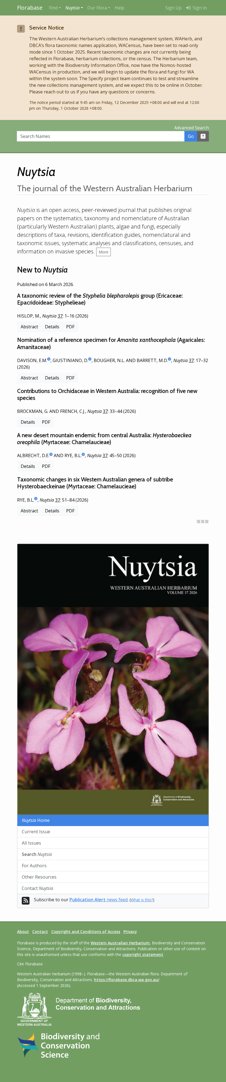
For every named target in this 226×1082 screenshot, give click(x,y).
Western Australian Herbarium (120, 942)
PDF (70, 327)
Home (36, 820)
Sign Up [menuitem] (173, 8)
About (23, 931)
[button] (74, 7)
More (103, 252)
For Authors (34, 866)
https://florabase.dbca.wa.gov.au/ (126, 979)
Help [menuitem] (119, 8)
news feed (98, 900)
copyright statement (142, 954)
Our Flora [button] (97, 8)
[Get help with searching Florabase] (203, 136)
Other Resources (39, 877)
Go (191, 136)
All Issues (31, 843)
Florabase (29, 7)
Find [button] (53, 8)
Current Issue (36, 832)
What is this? (142, 899)
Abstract (29, 327)
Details (52, 327)
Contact (37, 888)
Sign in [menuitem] (199, 8)
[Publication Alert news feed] (25, 902)
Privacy (130, 931)
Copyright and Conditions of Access (85, 931)
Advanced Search (191, 128)
